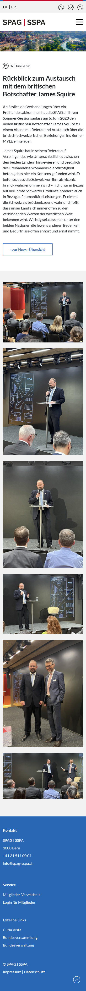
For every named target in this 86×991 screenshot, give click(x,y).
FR (13, 7)
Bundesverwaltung (18, 945)
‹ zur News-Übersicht (27, 249)
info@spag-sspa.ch (18, 863)
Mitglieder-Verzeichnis (21, 894)
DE (5, 7)
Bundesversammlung (20, 937)
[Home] (24, 22)
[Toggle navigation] (79, 22)
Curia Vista (12, 929)
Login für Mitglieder (19, 902)
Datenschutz (34, 971)
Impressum (12, 971)
